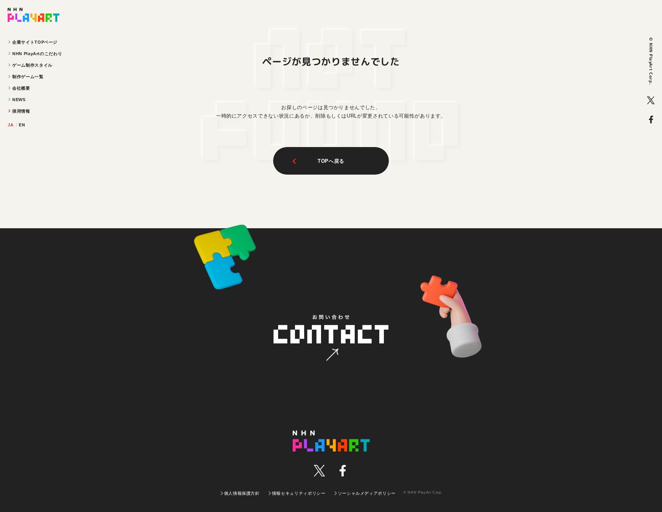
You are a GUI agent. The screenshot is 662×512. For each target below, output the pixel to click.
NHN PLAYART (331, 440)
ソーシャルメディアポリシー (367, 493)
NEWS (19, 99)
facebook (651, 119)
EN (22, 125)
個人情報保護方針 (242, 493)
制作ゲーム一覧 (28, 76)
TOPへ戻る (331, 161)
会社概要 (21, 88)
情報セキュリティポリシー (299, 493)
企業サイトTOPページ (34, 42)
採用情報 (21, 111)
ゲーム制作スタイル (32, 65)
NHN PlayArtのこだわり (37, 53)
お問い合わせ (331, 339)
